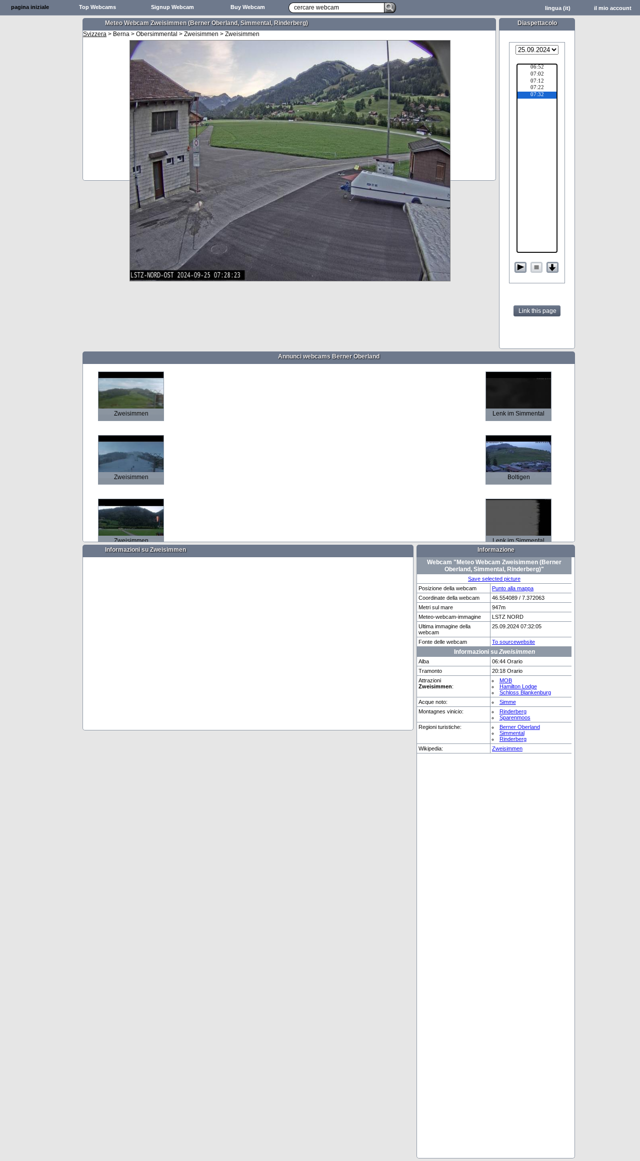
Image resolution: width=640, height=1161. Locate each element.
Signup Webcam (172, 7)
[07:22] (537, 88)
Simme (508, 702)
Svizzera (94, 34)
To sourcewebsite (513, 642)
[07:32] (537, 95)
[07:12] (537, 81)
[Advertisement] (40, 173)
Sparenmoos (515, 717)
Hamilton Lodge (518, 686)
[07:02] (537, 74)
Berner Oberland (520, 727)
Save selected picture (494, 579)
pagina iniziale (30, 7)
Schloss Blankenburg (525, 692)
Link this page (537, 310)
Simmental (512, 733)
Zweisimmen (507, 748)
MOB (506, 680)
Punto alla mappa (513, 588)
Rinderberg (513, 711)
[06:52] (537, 67)
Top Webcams (97, 7)
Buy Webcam (247, 7)
